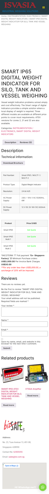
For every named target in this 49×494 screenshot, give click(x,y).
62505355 (17, 452)
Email (4, 330)
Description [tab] (10, 142)
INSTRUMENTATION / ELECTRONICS (24, 16)
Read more (8, 405)
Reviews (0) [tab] (26, 142)
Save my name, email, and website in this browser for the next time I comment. (20, 343)
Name (4, 320)
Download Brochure (13, 163)
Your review (7, 306)
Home (4, 16)
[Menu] (43, 7)
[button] (42, 487)
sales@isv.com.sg (16, 457)
